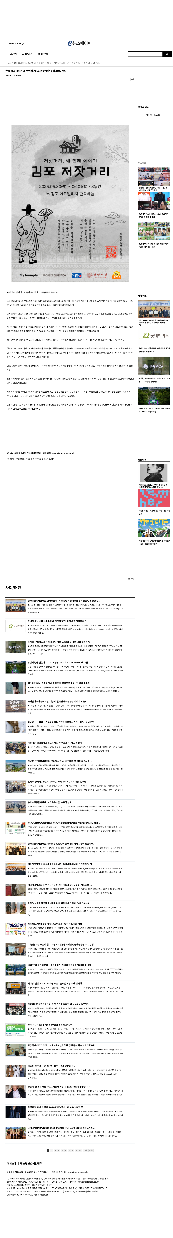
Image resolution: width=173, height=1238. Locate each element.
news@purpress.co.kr (64, 453)
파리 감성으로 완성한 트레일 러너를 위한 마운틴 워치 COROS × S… (59, 903)
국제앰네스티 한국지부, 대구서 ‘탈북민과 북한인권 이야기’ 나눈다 (57, 701)
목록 (132, 79)
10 (80, 1150)
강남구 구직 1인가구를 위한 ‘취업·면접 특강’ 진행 (50, 1024)
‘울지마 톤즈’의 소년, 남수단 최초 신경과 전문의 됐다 (52, 1066)
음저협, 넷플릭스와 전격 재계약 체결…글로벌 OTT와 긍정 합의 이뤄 (59, 642)
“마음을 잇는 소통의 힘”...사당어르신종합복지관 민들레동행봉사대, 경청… (62, 944)
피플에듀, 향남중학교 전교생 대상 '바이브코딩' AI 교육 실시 (55, 742)
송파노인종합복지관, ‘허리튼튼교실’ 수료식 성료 (49, 802)
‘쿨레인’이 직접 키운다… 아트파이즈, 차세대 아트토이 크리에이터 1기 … (60, 965)
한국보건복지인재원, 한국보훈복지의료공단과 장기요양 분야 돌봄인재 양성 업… (64, 600)
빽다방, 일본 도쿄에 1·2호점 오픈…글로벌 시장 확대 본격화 (55, 983)
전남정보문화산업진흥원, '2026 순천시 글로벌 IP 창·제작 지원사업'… (60, 761)
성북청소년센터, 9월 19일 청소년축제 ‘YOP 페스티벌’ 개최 (55, 924)
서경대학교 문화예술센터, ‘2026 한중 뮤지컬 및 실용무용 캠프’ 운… (59, 1004)
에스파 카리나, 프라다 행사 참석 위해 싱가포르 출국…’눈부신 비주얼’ (59, 683)
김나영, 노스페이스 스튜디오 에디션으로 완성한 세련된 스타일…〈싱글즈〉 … (62, 722)
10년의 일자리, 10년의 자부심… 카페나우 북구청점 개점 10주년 (57, 781)
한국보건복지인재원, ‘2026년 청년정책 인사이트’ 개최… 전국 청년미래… (61, 843)
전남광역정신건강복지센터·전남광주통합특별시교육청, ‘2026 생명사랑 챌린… (64, 823)
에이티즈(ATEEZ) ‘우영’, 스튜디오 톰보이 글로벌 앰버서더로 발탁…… (153, 486)
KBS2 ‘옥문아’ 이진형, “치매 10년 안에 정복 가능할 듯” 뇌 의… (153, 189)
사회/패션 (27, 54)
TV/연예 (12, 54)
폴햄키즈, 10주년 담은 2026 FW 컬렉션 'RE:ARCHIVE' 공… (56, 1107)
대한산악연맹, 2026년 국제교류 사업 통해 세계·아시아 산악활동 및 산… (61, 864)
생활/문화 (43, 54)
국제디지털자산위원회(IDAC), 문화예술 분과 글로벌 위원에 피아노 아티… (61, 1128)
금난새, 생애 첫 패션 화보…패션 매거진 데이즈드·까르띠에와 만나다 (58, 1086)
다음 (85, 1150)
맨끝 (91, 1150)
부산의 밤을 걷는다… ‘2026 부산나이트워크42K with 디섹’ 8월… (59, 662)
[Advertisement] (86, 19)
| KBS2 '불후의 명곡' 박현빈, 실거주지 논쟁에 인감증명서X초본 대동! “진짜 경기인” (48, 63)
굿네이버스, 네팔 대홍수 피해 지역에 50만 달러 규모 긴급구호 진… (58, 621)
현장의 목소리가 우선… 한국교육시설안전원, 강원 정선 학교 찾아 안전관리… (62, 1045)
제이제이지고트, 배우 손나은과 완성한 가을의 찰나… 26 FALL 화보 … (60, 885)
